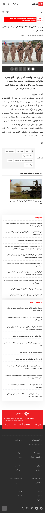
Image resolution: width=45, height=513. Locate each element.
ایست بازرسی (10, 151)
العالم (40, 94)
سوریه (34, 94)
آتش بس (20, 151)
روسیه (28, 151)
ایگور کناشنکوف (27, 156)
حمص (10, 160)
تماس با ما (38, 425)
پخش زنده (7, 425)
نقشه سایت (17, 425)
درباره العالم (27, 425)
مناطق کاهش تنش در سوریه (23, 160)
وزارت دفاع (29, 165)
